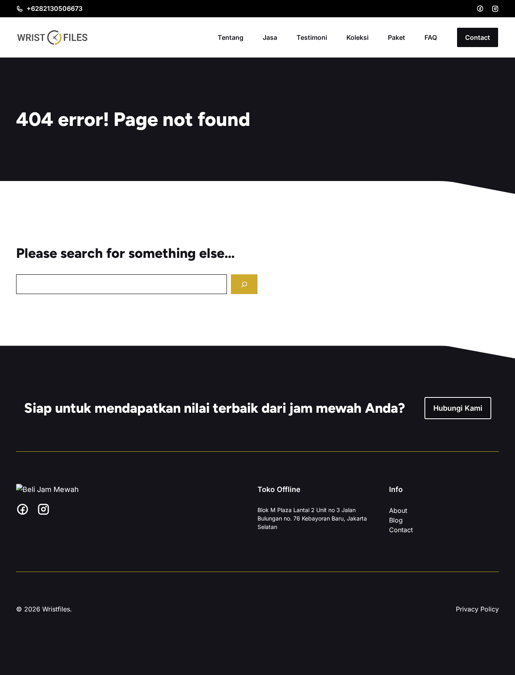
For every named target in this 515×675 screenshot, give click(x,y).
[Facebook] (480, 8)
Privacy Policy (477, 609)
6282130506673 (56, 8)
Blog (396, 520)
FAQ (430, 37)
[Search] (244, 284)
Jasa (270, 37)
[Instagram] (495, 8)
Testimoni (312, 37)
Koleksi (357, 37)
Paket (396, 37)
